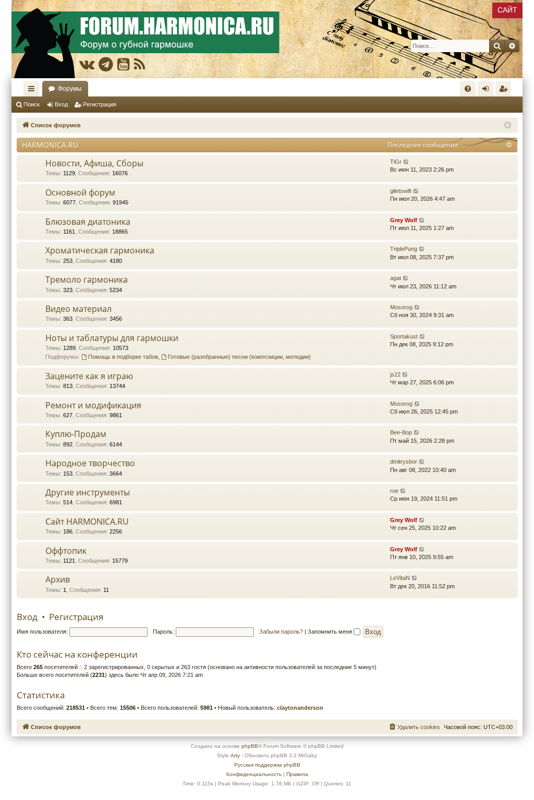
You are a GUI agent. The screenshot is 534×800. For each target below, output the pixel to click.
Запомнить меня (331, 631)
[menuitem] (468, 88)
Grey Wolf (403, 220)
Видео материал (78, 308)
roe (394, 491)
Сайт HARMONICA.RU (87, 521)
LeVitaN (400, 578)
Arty (235, 755)
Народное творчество (90, 463)
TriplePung (403, 249)
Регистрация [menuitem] (505, 90)
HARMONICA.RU (50, 145)
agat (395, 278)
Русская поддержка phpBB (267, 765)
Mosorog (401, 307)
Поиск (31, 104)
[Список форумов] (267, 39)
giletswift (400, 191)
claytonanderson (300, 708)
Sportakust (404, 336)
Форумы (70, 88)
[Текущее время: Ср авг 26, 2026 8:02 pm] (507, 125)
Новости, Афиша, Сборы (94, 163)
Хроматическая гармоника (99, 250)
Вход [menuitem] (487, 90)
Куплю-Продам (75, 434)
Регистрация (99, 104)
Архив (57, 579)
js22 (395, 374)
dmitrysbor (403, 461)
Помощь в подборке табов (123, 357)
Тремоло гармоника (86, 279)
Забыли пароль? (281, 631)
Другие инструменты (87, 492)
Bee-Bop (401, 432)
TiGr (396, 162)
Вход (61, 104)
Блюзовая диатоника (87, 221)
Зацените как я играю (89, 376)
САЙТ (507, 10)
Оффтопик (66, 550)
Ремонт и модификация (93, 405)
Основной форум (80, 192)
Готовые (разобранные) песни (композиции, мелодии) (239, 357)
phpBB (249, 746)
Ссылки (33, 90)
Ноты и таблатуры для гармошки (111, 338)
